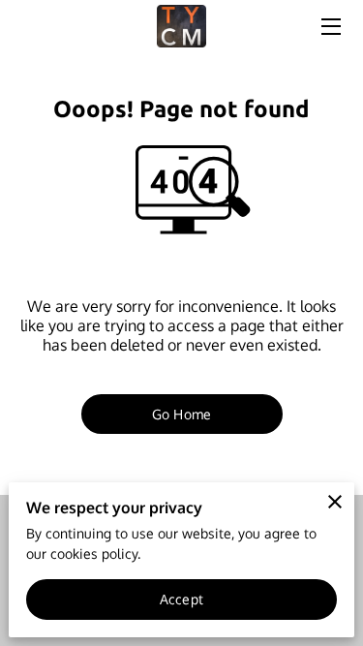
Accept (181, 599)
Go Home (181, 414)
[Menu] (330, 27)
